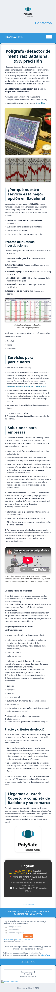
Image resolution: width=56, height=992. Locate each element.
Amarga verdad (14, 927)
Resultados (9, 939)
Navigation (14, 37)
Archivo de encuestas (24, 939)
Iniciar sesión (28, 904)
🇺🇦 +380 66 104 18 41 (18, 873)
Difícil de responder (16, 933)
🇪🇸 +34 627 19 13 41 (24, 871)
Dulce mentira (13, 930)
